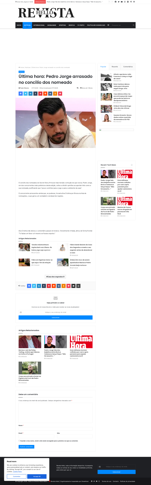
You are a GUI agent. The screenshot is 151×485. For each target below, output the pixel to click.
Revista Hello (55, 481)
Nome (21, 425)
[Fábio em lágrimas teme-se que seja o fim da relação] (24, 262)
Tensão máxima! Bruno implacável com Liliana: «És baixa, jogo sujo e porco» (42, 247)
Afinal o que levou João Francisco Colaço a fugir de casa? (123, 76)
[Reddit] (45, 94)
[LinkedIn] (30, 94)
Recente (115, 67)
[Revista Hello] (46, 13)
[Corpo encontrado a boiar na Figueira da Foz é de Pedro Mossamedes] (30, 368)
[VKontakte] (50, 94)
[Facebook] (21, 94)
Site (58, 433)
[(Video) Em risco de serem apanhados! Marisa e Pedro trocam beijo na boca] (62, 262)
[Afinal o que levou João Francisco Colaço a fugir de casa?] (106, 77)
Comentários (128, 67)
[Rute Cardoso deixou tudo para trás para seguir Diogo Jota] (106, 87)
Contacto (116, 481)
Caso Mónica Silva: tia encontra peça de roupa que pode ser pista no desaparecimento (123, 97)
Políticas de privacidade (127, 481)
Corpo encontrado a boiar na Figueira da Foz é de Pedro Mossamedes (30, 378)
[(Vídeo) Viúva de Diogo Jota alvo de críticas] (106, 109)
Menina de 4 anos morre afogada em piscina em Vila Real (125, 210)
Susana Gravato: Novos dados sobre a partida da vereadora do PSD (122, 117)
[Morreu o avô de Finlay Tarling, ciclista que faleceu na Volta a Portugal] (30, 341)
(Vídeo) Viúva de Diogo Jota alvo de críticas (122, 107)
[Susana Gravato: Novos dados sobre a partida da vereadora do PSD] (106, 118)
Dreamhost (85, 481)
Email (21, 433)
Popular (103, 67)
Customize (16, 476)
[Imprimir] (78, 286)
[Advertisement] (75, 45)
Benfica (72, 25)
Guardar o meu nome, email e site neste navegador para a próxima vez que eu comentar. (49, 441)
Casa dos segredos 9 (55, 277)
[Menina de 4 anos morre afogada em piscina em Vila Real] (125, 201)
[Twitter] (26, 94)
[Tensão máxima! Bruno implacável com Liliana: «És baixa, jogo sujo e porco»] (24, 247)
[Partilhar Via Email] (73, 286)
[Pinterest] (40, 94)
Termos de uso (106, 481)
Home (22, 67)
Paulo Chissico (24, 88)
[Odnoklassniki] (55, 94)
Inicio (19, 25)
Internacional (39, 25)
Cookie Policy (17, 471)
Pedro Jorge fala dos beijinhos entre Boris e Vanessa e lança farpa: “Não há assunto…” (74, 2)
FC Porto (81, 25)
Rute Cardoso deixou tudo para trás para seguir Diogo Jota (122, 86)
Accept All (36, 476)
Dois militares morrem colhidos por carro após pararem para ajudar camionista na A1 (79, 353)
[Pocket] (60, 94)
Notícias (27, 25)
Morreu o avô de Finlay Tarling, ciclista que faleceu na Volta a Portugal (29, 352)
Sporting (62, 25)
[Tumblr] (35, 94)
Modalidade (51, 25)
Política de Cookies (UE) (96, 25)
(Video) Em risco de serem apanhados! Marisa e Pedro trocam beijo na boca (80, 262)
